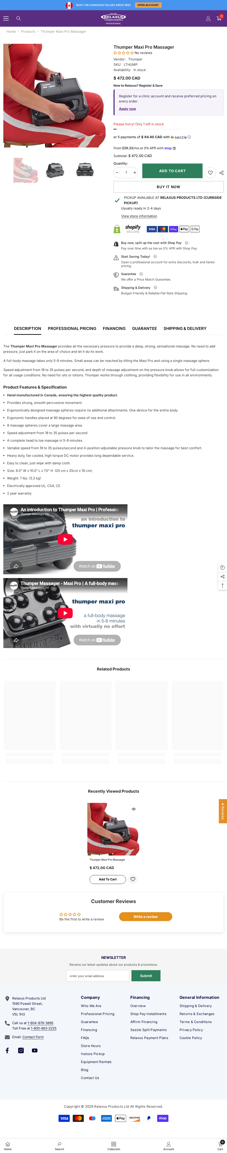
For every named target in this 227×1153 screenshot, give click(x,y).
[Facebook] (7, 1050)
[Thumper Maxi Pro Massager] (113, 829)
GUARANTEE (144, 328)
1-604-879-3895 (40, 1023)
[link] (210, 172)
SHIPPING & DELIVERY (185, 328)
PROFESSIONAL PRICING (72, 328)
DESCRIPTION (27, 328)
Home (11, 31)
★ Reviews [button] (223, 811)
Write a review (145, 916)
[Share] (220, 173)
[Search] (18, 18)
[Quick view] (134, 809)
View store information (139, 216)
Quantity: (121, 163)
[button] (124, 53)
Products (28, 31)
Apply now (127, 109)
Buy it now (168, 187)
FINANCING (114, 328)
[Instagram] (21, 1050)
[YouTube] (34, 1050)
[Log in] (208, 18)
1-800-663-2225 (44, 1028)
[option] (55, 96)
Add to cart (171, 171)
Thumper (135, 59)
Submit (146, 975)
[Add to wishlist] (133, 879)
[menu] (6, 18)
